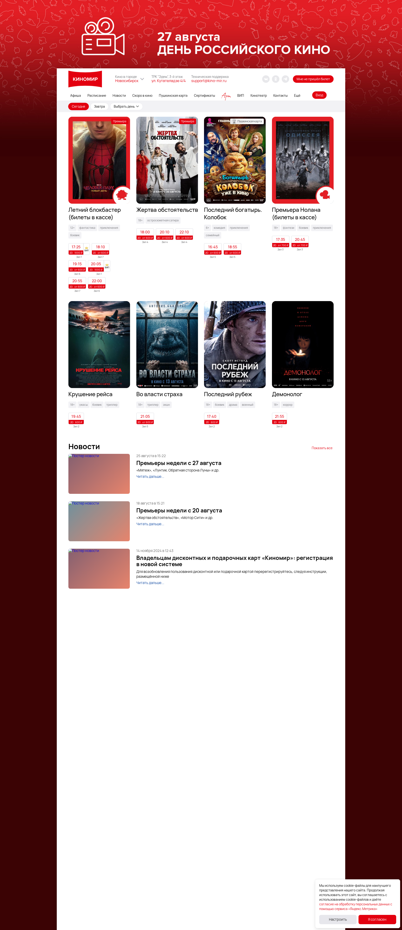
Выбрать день (124, 106)
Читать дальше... (150, 476)
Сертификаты (204, 95)
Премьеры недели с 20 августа (179, 510)
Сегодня (78, 106)
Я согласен (377, 919)
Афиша (75, 95)
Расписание (96, 95)
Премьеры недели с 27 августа (178, 463)
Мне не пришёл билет (313, 79)
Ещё (297, 95)
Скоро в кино (142, 95)
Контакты (280, 95)
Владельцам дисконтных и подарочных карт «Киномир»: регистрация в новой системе (234, 561)
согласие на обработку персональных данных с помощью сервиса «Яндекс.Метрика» (355, 906)
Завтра (99, 106)
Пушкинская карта (173, 95)
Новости (119, 95)
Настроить (338, 919)
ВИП (240, 95)
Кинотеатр (259, 95)
